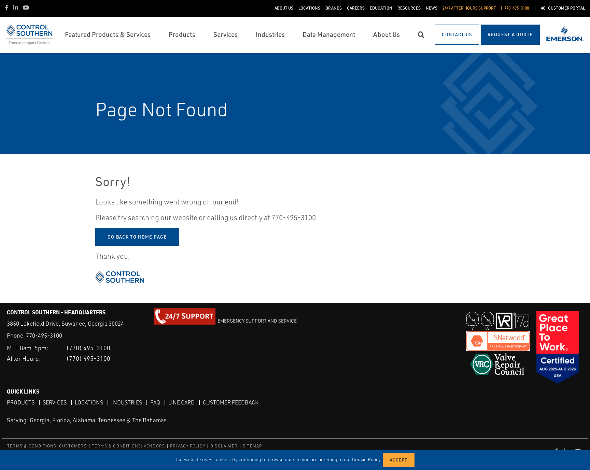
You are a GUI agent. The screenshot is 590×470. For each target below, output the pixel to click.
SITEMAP (252, 445)
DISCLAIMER (224, 445)
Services (55, 402)
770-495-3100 (44, 335)
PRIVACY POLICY (187, 445)
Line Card (181, 402)
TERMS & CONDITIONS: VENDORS (128, 445)
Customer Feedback (230, 402)
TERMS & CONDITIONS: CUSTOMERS (47, 445)
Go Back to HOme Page (137, 237)
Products (20, 402)
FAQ (155, 402)
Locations (89, 402)
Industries (126, 402)
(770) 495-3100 (88, 348)
